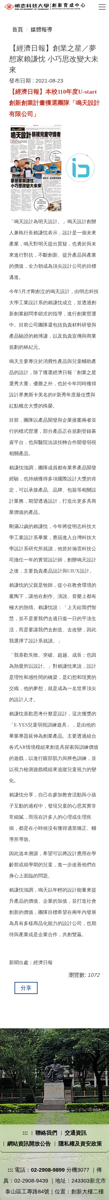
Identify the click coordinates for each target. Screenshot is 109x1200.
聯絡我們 (46, 1133)
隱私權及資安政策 (80, 1144)
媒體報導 (41, 30)
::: (25, 1133)
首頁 (17, 30)
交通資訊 (76, 1133)
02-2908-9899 (48, 1170)
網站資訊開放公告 (29, 1144)
